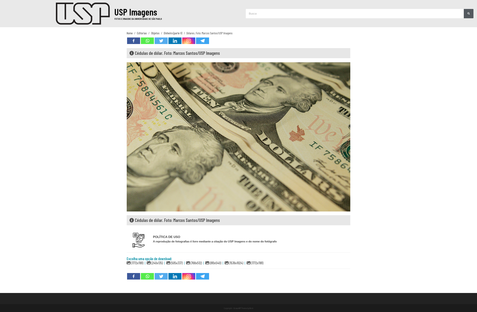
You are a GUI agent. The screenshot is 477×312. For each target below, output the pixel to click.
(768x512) (196, 263)
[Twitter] (161, 40)
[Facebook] (133, 40)
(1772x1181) (136, 263)
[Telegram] (202, 40)
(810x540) (215, 263)
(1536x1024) (235, 263)
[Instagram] (188, 40)
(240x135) (157, 263)
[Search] (469, 13)
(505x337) (176, 263)
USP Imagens (135, 11)
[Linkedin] (174, 40)
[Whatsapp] (147, 40)
